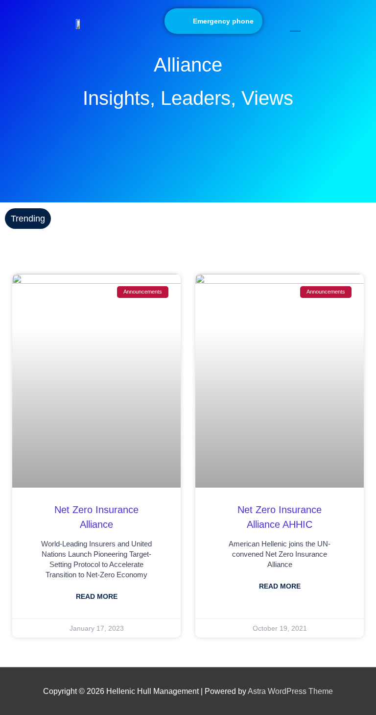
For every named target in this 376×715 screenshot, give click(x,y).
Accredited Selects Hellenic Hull (113, 218)
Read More (97, 596)
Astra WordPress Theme (290, 691)
